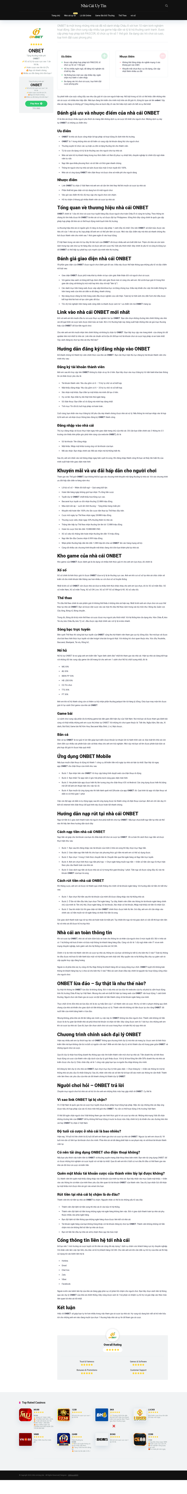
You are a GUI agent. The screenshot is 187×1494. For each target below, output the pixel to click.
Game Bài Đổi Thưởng (104, 15)
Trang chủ (56, 15)
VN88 (36, 1434)
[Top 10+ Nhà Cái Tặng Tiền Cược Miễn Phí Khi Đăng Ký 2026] (93, 5)
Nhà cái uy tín (70, 15)
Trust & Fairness (87, 1361)
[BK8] (101, 1420)
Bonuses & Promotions (87, 1370)
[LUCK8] (140, 1420)
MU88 (36, 1409)
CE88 (150, 1434)
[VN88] (25, 1445)
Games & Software (138, 1361)
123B (74, 1409)
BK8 (112, 1409)
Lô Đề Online (85, 15)
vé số (133, 15)
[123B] (63, 1420)
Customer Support (138, 1370)
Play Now (35, 103)
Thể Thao (123, 15)
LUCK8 (151, 1409)
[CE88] (140, 1445)
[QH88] (63, 1445)
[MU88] (25, 1420)
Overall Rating (113, 1344)
